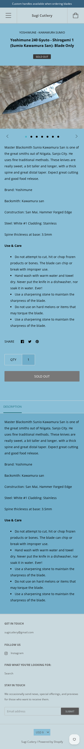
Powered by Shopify (51, 742)
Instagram (17, 653)
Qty (13, 359)
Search (8, 673)
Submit (69, 711)
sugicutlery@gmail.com (19, 632)
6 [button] (53, 137)
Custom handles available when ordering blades (42, 4)
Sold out (42, 376)
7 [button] (58, 137)
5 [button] (47, 137)
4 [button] (42, 137)
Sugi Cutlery (28, 742)
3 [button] (37, 137)
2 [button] (31, 137)
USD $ (40, 732)
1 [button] (26, 137)
